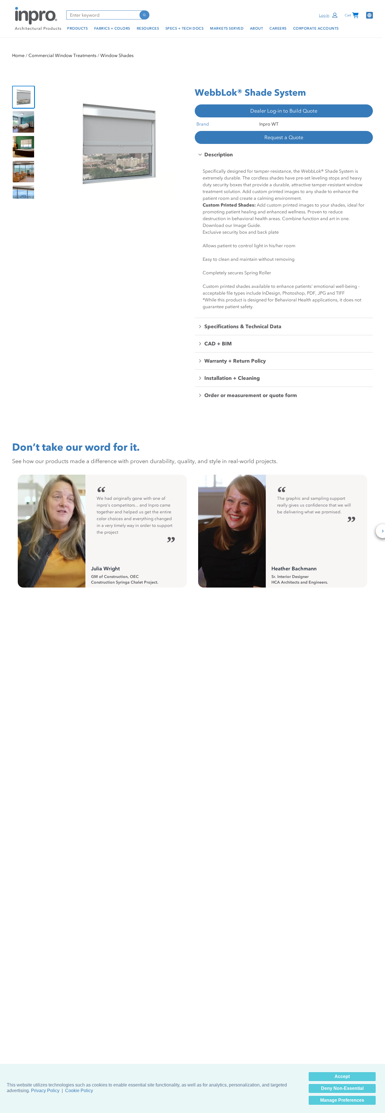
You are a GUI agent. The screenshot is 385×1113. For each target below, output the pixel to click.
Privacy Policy (45, 1090)
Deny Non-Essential (342, 1088)
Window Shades (117, 55)
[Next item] (181, 142)
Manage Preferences (342, 1100)
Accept (342, 1076)
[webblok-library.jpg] (23, 196)
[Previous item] (53, 142)
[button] (328, 15)
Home (18, 55)
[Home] (37, 18)
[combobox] (103, 15)
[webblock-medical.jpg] (23, 171)
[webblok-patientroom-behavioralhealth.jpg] (23, 122)
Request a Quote (283, 137)
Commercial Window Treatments (62, 55)
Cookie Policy (79, 1090)
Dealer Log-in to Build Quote (283, 111)
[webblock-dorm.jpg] (23, 146)
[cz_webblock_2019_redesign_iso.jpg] (23, 97)
